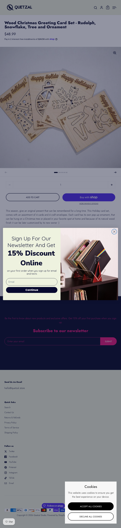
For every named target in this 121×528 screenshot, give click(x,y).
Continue (31, 290)
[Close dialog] (114, 231)
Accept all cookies (91, 506)
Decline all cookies (91, 516)
